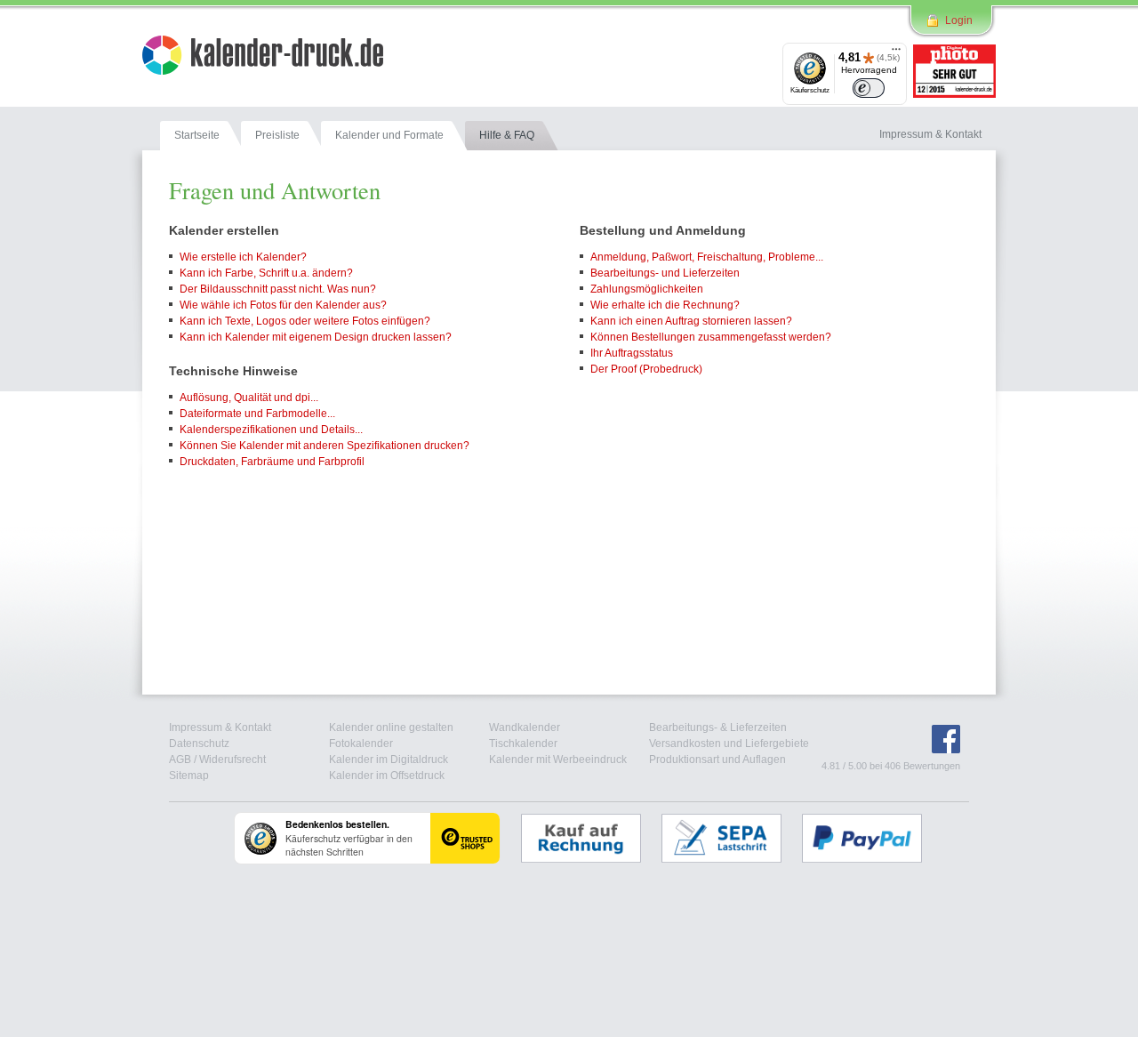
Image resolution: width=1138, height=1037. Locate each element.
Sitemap (189, 775)
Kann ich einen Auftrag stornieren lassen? (691, 321)
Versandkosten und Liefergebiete (729, 743)
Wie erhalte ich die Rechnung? (665, 305)
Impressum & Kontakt (220, 727)
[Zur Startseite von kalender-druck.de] (262, 58)
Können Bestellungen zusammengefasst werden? (710, 337)
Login (959, 20)
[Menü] (896, 53)
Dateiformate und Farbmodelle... (257, 413)
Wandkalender (524, 727)
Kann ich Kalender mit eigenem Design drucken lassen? (316, 337)
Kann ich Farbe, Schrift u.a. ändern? (266, 273)
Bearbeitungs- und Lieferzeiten (665, 273)
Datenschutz (199, 743)
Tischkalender (523, 743)
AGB (180, 759)
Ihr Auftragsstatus (631, 353)
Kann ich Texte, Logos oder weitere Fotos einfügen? (305, 321)
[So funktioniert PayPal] (871, 838)
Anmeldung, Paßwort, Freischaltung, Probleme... (706, 257)
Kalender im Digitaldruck (388, 759)
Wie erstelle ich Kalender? (243, 257)
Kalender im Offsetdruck (387, 775)
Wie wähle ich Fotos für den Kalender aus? (283, 305)
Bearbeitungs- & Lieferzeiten (718, 727)
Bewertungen (931, 765)
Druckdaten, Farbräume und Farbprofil (272, 461)
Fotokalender (361, 743)
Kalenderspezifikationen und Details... (271, 429)
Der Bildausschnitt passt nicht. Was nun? (278, 289)
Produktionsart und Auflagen (717, 759)
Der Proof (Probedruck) (646, 369)
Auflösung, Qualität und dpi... (249, 397)
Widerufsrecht (232, 759)
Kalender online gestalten (391, 727)
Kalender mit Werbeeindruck (558, 759)
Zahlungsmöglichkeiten (646, 289)
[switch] (869, 88)
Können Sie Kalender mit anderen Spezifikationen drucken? (324, 445)
